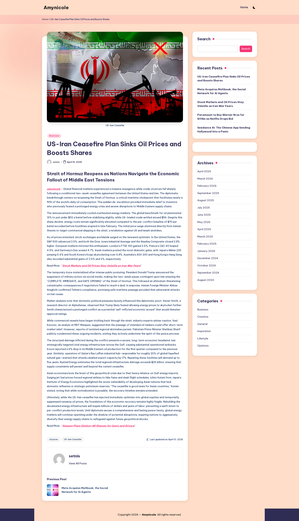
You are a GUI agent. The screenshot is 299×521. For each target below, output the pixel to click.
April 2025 (204, 229)
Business (54, 136)
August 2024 (205, 280)
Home (45, 19)
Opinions (203, 345)
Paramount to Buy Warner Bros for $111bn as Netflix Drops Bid (220, 116)
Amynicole (56, 7)
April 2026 (204, 171)
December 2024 (207, 258)
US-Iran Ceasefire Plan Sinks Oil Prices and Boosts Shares (223, 78)
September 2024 (208, 272)
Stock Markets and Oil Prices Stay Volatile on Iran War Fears (101, 265)
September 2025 (208, 193)
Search (204, 39)
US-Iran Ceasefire (72, 439)
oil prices (53, 439)
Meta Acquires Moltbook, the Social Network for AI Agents (221, 91)
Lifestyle (202, 338)
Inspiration (204, 331)
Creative (202, 316)
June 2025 (204, 214)
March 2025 (205, 236)
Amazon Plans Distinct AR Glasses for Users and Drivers (98, 425)
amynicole (53, 188)
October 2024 (206, 265)
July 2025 (203, 207)
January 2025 (206, 251)
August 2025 (205, 200)
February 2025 (206, 243)
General (202, 324)
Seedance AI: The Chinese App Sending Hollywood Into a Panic (223, 129)
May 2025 (203, 222)
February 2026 (206, 185)
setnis (74, 456)
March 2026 (205, 178)
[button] (78, 463)
